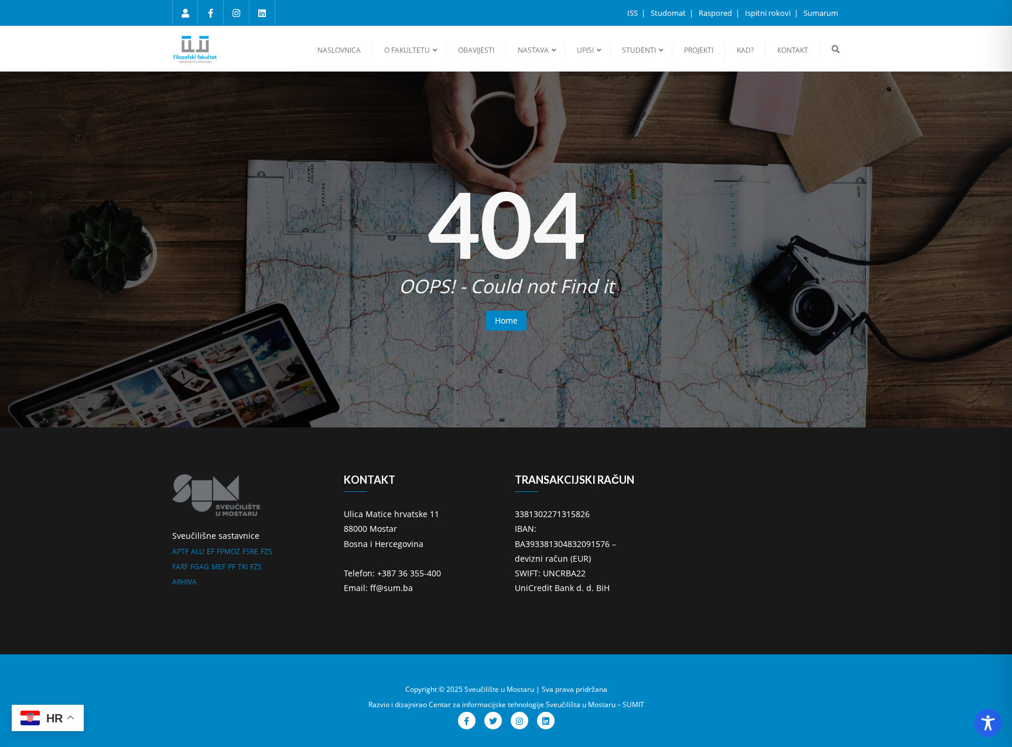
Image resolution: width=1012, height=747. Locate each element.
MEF (218, 567)
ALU (197, 551)
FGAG (199, 567)
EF (210, 551)
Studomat (669, 13)
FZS (266, 551)
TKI (243, 567)
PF (231, 567)
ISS (633, 13)
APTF (180, 551)
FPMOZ (228, 551)
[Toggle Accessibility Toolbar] (988, 723)
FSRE (250, 551)
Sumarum (821, 13)
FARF (180, 567)
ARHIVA (184, 582)
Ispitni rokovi (768, 13)
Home (506, 320)
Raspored (716, 13)
